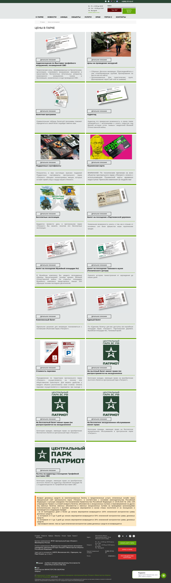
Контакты (121, 17)
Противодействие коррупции (127, 556)
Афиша (63, 17)
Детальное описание (48, 60)
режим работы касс (94, 12)
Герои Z (108, 17)
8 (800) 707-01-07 (109, 551)
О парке (39, 17)
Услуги (88, 17)
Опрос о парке (127, 549)
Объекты (76, 17)
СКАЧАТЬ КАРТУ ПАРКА (127, 543)
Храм (97, 17)
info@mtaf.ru (111, 556)
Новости (51, 17)
